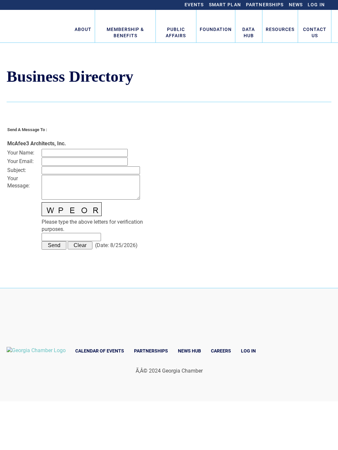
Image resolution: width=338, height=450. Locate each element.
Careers (221, 350)
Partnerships (265, 4)
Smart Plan (225, 4)
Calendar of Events (99, 350)
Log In (316, 4)
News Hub (189, 350)
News (296, 4)
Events (194, 4)
